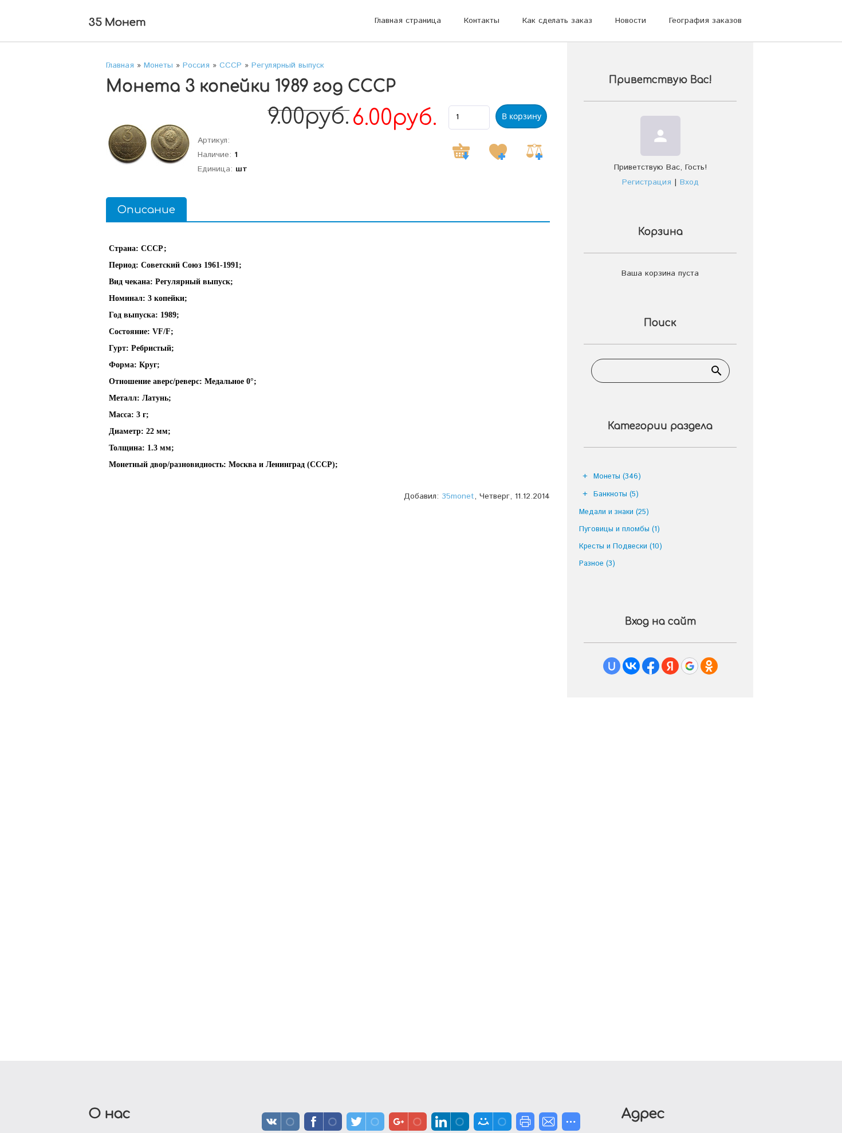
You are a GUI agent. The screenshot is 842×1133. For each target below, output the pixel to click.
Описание (146, 209)
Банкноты (616, 494)
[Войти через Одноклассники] (709, 666)
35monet (458, 496)
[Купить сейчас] (461, 151)
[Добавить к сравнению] (534, 151)
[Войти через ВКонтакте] (631, 666)
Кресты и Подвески (620, 546)
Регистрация (646, 182)
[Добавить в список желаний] (497, 151)
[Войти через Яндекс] (670, 666)
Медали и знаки (614, 512)
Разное (597, 563)
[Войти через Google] (689, 666)
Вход (689, 182)
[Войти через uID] (611, 666)
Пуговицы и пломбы (619, 529)
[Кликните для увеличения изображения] (149, 144)
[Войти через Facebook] (650, 666)
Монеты (617, 476)
